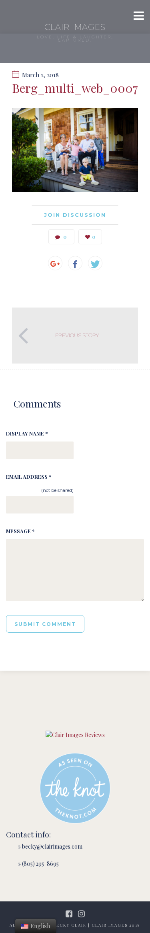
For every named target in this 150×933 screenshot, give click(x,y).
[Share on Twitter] (95, 263)
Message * (20, 530)
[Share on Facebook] (75, 263)
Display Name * (27, 433)
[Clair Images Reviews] (75, 735)
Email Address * (28, 476)
